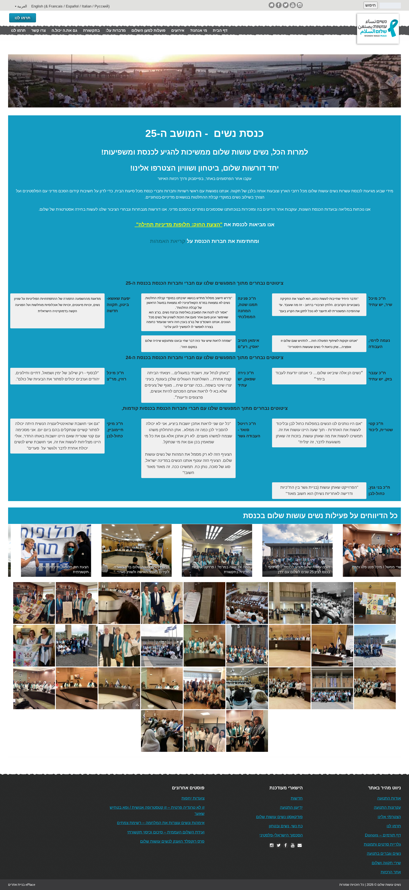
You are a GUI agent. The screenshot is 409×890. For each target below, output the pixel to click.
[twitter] (286, 5)
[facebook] (279, 5)
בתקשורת (91, 30)
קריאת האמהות (167, 241)
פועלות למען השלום (148, 30)
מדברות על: (116, 30)
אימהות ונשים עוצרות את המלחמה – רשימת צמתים (160, 822)
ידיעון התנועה (291, 807)
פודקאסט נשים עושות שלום (279, 817)
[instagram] (300, 5)
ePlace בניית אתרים (21, 884)
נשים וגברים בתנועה (384, 853)
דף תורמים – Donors (383, 835)
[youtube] (293, 5)
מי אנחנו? (198, 30)
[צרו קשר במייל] (300, 845)
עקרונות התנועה (387, 807)
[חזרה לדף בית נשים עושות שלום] (272, 5)
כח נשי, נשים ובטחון (286, 826)
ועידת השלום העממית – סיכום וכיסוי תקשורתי (165, 832)
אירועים (177, 30)
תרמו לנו (22, 18)
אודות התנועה (389, 798)
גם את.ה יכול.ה (64, 30)
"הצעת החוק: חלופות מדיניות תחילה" (179, 224)
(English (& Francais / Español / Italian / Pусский (70, 6)
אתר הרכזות (391, 872)
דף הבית (220, 30)
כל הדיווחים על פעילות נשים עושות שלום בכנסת (320, 516)
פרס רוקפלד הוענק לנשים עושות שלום (172, 841)
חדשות (297, 798)
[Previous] (17, 550)
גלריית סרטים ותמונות (382, 844)
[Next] (392, 550)
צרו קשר (38, 30)
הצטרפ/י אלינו (389, 817)
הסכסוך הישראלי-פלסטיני (281, 835)
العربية (22, 6)
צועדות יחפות (192, 798)
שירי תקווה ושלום (386, 863)
